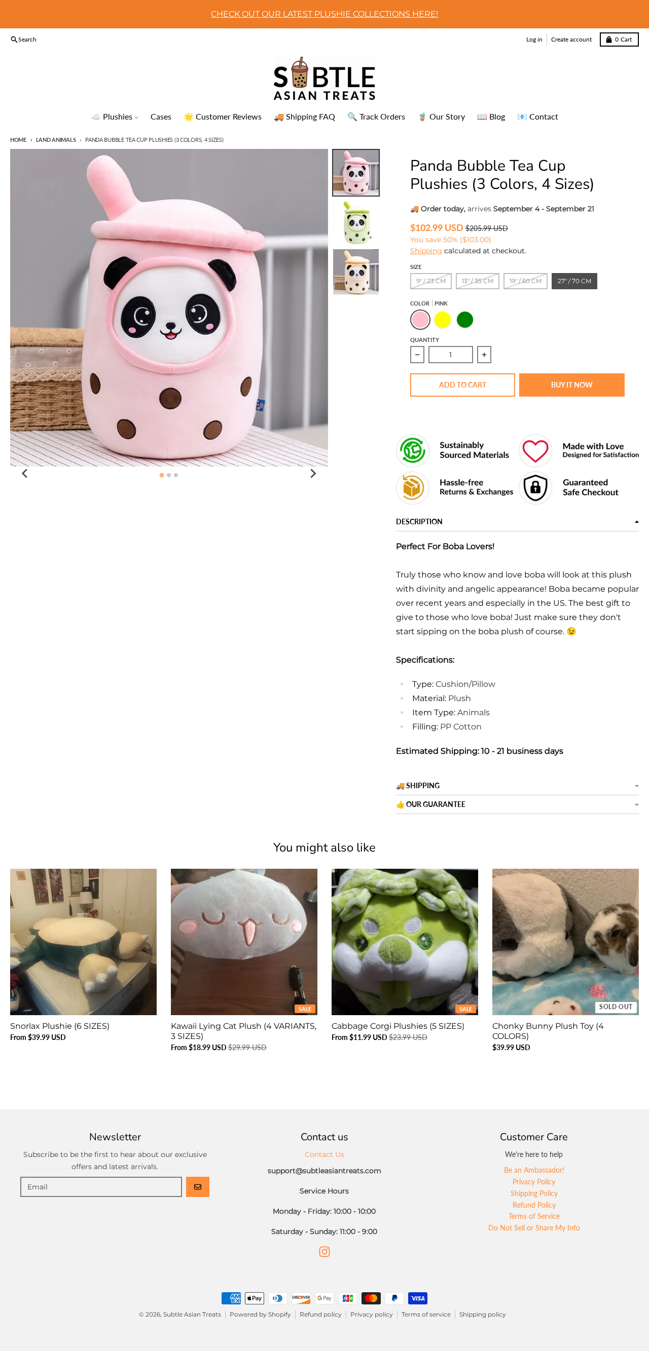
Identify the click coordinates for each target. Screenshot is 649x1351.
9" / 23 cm (431, 281)
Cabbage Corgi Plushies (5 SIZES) (398, 1026)
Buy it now (572, 384)
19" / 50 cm (526, 281)
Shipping (426, 250)
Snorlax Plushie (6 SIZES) (60, 1026)
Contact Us (324, 1154)
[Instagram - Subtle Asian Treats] (324, 1252)
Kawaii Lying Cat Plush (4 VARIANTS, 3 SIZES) (243, 1031)
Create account (571, 39)
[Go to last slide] (25, 474)
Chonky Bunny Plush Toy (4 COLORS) (548, 1031)
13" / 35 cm (477, 281)
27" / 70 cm (574, 281)
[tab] (162, 475)
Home (18, 139)
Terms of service (426, 1314)
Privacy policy (371, 1314)
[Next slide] (313, 474)
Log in (534, 39)
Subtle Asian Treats (192, 1314)
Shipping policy (482, 1314)
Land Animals (56, 139)
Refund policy (321, 1314)
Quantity (424, 339)
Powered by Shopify (260, 1314)
